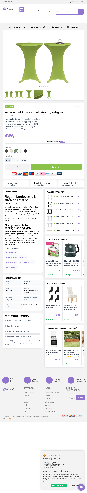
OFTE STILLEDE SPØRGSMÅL (17, 316)
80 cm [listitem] (24, 160)
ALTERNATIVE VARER (56, 283)
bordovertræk (11, 253)
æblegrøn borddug (27, 262)
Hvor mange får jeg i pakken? (18, 331)
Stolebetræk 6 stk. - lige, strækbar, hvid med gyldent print (70, 307)
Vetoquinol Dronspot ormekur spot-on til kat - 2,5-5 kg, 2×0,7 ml (53, 263)
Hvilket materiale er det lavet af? (19, 336)
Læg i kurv (56, 167)
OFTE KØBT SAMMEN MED (59, 239)
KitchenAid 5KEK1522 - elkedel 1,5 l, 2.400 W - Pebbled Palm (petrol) (72, 263)
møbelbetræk (11, 267)
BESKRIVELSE (11, 191)
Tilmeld (80, 398)
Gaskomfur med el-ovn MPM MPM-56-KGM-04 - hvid (53, 352)
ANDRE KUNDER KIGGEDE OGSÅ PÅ (62, 328)
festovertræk (11, 262)
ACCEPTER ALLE (59, 485)
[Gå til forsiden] (5, 26)
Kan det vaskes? (13, 326)
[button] (39, 86)
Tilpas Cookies (75, 485)
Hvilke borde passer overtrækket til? (21, 320)
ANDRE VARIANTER (56, 192)
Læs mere (46, 482)
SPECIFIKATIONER (13, 278)
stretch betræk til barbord (16, 257)
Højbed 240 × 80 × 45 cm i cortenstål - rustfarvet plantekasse (71, 352)
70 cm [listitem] (16, 160)
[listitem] (6, 151)
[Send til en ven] (77, 106)
